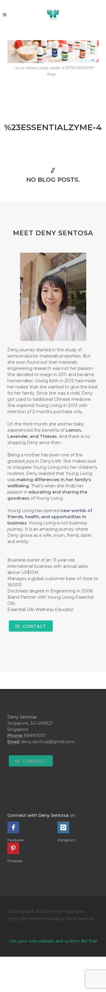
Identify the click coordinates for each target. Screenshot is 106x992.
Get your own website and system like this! (53, 941)
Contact (33, 626)
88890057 (35, 735)
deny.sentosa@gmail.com (48, 741)
